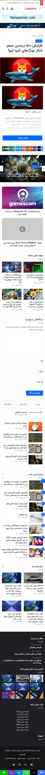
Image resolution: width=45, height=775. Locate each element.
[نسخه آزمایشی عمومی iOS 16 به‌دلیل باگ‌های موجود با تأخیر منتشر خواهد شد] (36, 541)
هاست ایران (31, 758)
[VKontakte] (27, 148)
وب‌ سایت (39, 382)
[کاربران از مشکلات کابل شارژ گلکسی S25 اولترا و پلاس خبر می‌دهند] (36, 695)
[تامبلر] (35, 148)
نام (41, 361)
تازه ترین (23, 404)
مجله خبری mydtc (22, 724)
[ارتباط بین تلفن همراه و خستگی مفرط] (35, 426)
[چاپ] (3, 148)
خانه (39, 35)
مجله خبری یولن (22, 717)
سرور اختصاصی (10, 758)
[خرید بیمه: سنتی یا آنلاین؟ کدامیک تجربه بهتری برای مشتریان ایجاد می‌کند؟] (36, 678)
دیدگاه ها (8, 404)
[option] (22, 168)
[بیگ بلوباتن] (36, 518)
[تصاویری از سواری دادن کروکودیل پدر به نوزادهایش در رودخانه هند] (35, 437)
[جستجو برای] (3, 9)
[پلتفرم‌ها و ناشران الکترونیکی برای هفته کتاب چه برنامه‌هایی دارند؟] (35, 448)
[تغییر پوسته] (7, 9)
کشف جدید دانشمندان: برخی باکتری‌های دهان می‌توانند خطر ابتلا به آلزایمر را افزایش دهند (13, 589)
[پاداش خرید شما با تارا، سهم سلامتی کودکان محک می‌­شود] (8, 695)
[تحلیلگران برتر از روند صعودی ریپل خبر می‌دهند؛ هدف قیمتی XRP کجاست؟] (12, 294)
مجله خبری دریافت (22, 729)
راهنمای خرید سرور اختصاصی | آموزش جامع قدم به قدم (12, 616)
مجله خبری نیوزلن (22, 719)
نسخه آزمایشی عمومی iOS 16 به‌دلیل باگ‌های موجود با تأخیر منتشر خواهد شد (16, 540)
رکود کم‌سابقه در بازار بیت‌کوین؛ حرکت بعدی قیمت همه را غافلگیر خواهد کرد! (22, 175)
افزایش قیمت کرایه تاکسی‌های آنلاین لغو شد (16, 457)
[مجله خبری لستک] (30, 8)
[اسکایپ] (20, 148)
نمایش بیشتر (23, 138)
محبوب (38, 404)
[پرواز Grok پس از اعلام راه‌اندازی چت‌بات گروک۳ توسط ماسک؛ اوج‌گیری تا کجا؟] (12, 267)
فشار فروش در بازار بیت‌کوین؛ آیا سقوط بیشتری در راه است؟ (35, 304)
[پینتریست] (32, 148)
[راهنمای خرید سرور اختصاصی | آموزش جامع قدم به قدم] (11, 606)
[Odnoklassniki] (25, 148)
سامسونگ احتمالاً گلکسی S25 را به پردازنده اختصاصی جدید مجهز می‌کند (15, 528)
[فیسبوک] (41, 148)
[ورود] (12, 9)
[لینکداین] (37, 148)
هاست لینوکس (10, 750)
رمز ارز (34, 35)
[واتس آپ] (15, 148)
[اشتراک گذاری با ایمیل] (5, 148)
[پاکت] (23, 148)
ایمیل (40, 371)
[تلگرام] (13, 148)
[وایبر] (10, 148)
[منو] (40, 9)
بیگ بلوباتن (23, 514)
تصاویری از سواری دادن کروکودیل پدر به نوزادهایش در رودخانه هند (15, 435)
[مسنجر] (17, 148)
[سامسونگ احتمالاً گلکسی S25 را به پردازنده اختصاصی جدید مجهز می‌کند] (36, 529)
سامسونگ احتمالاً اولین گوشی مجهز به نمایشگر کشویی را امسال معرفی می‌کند (14, 552)
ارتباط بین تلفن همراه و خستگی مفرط (15, 424)
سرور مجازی (21, 750)
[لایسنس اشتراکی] (35, 415)
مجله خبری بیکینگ (22, 711)
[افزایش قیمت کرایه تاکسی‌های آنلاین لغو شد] (35, 459)
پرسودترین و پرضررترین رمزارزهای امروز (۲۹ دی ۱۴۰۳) (34, 277)
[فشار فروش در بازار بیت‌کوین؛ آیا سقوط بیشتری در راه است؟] (33, 294)
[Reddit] (30, 148)
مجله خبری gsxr (22, 722)
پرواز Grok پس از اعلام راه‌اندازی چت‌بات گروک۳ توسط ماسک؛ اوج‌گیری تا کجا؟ (13, 278)
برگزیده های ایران (22, 714)
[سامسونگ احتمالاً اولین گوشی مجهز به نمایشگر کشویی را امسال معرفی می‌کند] (36, 552)
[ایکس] (39, 148)
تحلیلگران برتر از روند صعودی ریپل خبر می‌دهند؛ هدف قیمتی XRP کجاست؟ (12, 304)
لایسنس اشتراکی (21, 412)
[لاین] (8, 148)
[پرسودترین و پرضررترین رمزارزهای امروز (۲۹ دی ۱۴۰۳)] (33, 267)
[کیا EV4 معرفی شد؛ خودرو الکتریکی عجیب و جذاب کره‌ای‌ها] (33, 578)
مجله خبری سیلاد (22, 727)
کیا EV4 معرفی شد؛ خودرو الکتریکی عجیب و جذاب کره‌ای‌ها (33, 588)
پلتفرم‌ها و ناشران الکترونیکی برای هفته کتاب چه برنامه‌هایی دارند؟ (15, 446)
